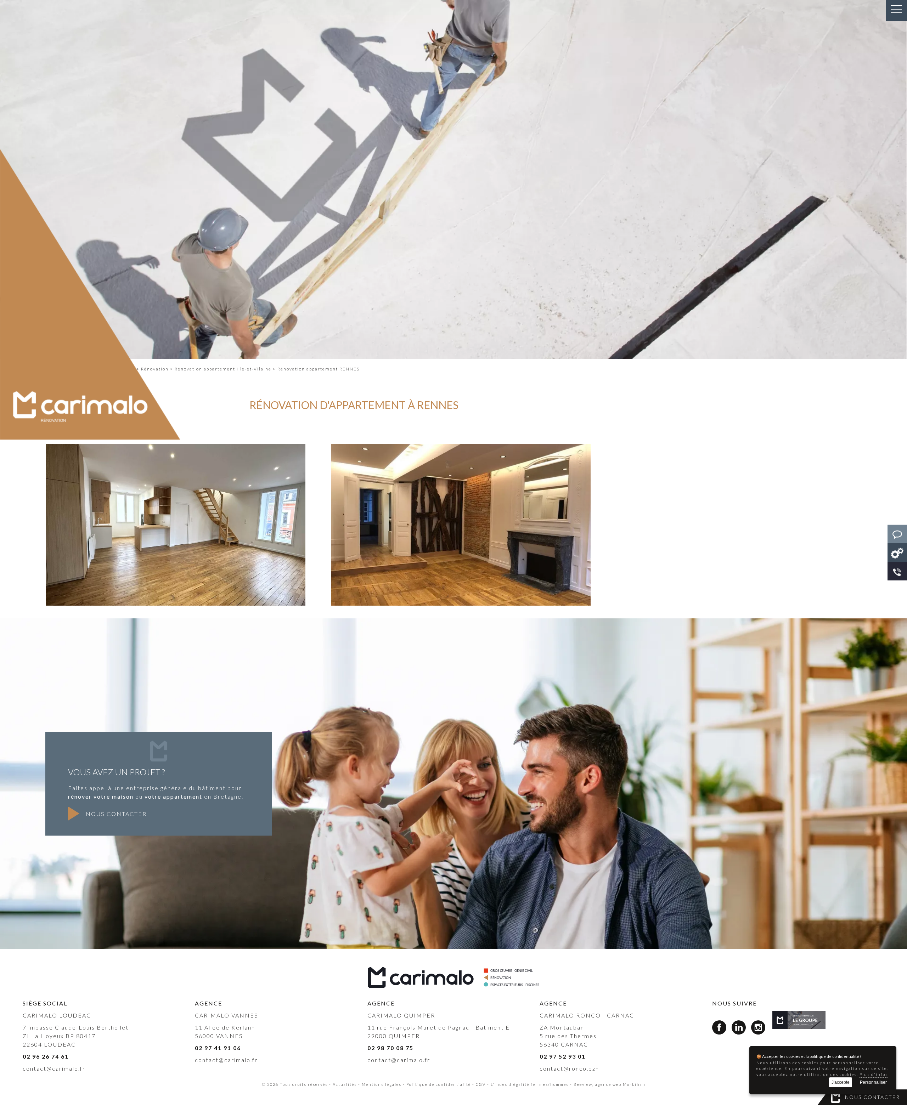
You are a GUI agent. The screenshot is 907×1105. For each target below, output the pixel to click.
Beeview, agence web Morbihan (610, 1084)
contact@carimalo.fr (54, 1068)
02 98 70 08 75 (390, 1047)
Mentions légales (381, 1084)
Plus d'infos (874, 1074)
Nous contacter (872, 1097)
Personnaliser (873, 1082)
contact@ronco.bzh (569, 1068)
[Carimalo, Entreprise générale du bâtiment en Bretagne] (799, 1020)
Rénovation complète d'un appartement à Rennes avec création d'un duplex (175, 589)
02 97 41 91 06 (218, 1047)
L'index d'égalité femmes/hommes (530, 1084)
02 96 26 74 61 (46, 1056)
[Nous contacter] (897, 534)
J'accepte (841, 1082)
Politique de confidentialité (438, 1084)
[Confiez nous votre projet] (897, 552)
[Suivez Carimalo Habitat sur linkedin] (739, 1028)
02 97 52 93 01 (563, 1056)
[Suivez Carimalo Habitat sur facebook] (719, 1028)
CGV (481, 1084)
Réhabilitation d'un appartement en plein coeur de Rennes (461, 589)
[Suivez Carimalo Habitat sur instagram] (758, 1028)
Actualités (345, 1084)
